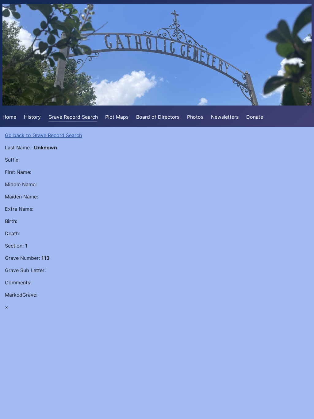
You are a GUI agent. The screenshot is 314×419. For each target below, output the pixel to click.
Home (9, 117)
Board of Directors (157, 117)
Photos (195, 117)
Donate (254, 117)
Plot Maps (116, 117)
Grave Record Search (73, 117)
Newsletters (225, 117)
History (32, 117)
